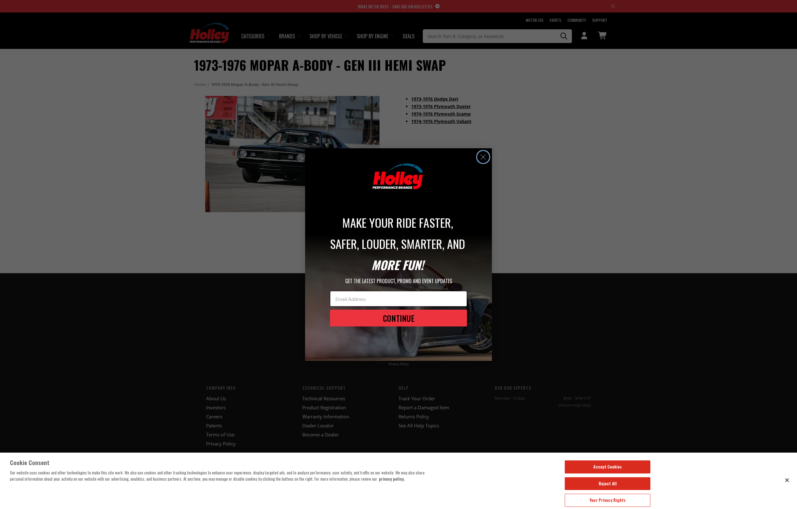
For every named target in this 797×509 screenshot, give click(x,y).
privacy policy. (392, 479)
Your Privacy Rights (607, 500)
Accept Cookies (607, 467)
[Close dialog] (483, 157)
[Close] (787, 480)
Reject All (608, 483)
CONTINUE (398, 318)
